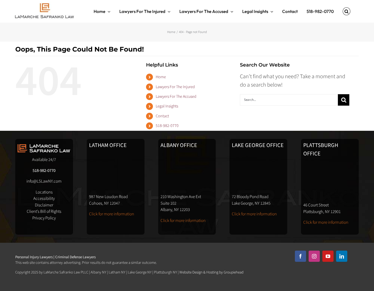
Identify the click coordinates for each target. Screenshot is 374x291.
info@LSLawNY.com (44, 181)
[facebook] (300, 256)
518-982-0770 (167, 125)
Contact (162, 116)
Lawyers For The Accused (176, 96)
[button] (346, 11)
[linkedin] (341, 256)
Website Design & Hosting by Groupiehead (211, 272)
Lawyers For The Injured (175, 87)
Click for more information (111, 214)
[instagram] (314, 256)
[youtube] (328, 256)
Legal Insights (167, 106)
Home (161, 77)
